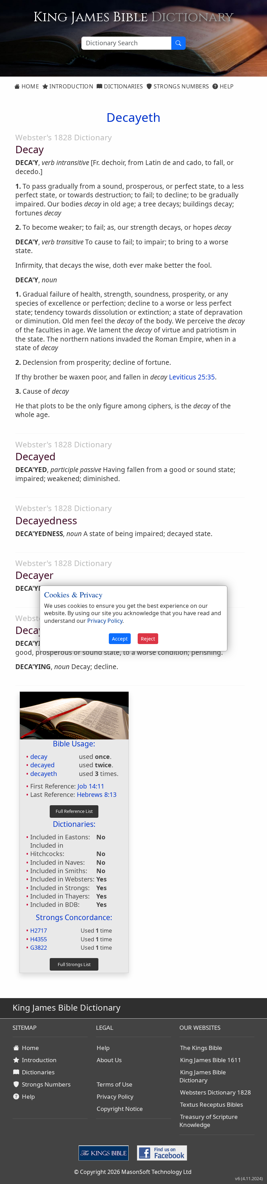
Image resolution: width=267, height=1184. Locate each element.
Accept (120, 638)
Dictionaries (122, 86)
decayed (42, 765)
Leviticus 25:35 (192, 377)
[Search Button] (178, 43)
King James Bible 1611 (210, 1060)
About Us (109, 1060)
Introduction (70, 86)
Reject (148, 638)
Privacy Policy (115, 1096)
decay (38, 756)
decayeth (43, 773)
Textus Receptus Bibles (211, 1104)
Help (226, 86)
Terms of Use (114, 1084)
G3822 (38, 947)
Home (29, 86)
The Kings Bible (201, 1048)
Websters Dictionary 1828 (215, 1092)
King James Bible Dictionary (202, 1076)
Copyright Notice (120, 1109)
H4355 (38, 939)
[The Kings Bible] (105, 1152)
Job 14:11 (91, 786)
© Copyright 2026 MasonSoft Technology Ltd (133, 1172)
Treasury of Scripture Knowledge (208, 1121)
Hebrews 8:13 (96, 794)
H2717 (38, 930)
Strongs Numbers (180, 86)
